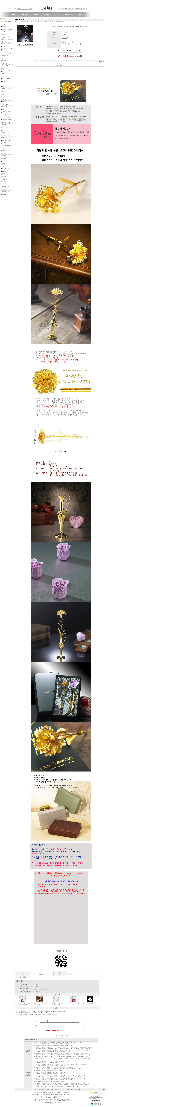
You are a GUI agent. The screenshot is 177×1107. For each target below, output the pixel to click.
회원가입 (9, 8)
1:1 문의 (62, 1089)
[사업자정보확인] (64, 1099)
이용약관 (42, 1089)
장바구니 (62, 8)
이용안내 (57, 1089)
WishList (102, 61)
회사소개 (37, 1089)
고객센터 (84, 8)
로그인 (4, 8)
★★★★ (54, 1030)
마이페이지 (77, 8)
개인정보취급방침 (49, 1089)
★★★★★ (60, 1030)
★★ (44, 1030)
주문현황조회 (69, 8)
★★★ (48, 1030)
